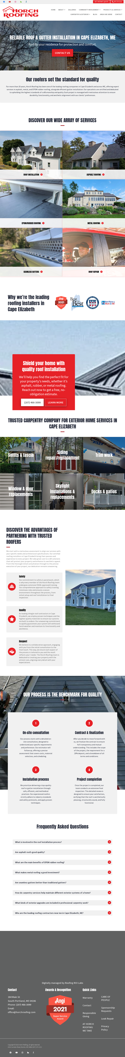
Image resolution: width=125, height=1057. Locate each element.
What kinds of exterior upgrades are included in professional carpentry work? (51, 902)
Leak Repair (107, 1018)
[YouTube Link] (16, 1053)
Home (53, 10)
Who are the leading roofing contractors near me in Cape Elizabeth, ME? (49, 913)
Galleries (72, 10)
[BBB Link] (33, 1053)
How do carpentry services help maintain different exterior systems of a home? (53, 892)
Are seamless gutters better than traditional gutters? (40, 882)
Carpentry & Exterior (79, 14)
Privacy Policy (105, 1028)
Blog (95, 14)
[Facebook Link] (10, 1053)
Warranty (88, 997)
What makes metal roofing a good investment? (37, 872)
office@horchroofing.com (21, 1012)
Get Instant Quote (101, 2)
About (61, 10)
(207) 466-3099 (32, 402)
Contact (118, 14)
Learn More (55, 402)
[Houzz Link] (28, 1053)
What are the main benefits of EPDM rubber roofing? (40, 862)
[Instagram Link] (22, 1053)
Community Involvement (89, 10)
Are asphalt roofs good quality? (30, 852)
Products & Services (112, 10)
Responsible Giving (89, 1014)
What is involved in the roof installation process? (38, 842)
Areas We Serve (106, 14)
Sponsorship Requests (108, 1009)
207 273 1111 (118, 2)
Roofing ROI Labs (74, 982)
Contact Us (62, 53)
